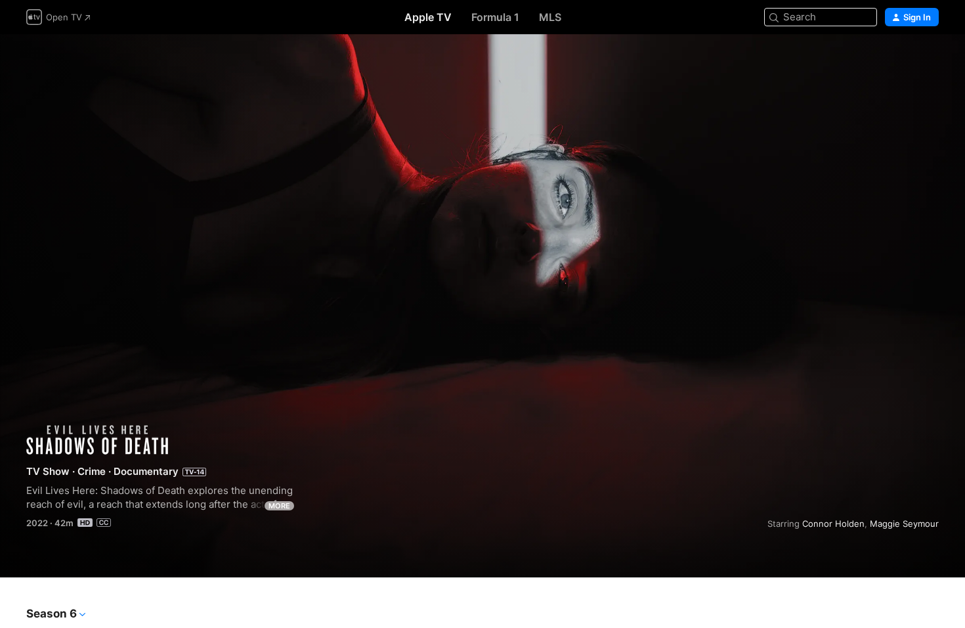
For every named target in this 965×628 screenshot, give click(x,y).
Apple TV (428, 17)
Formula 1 (495, 17)
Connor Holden (833, 523)
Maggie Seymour (904, 523)
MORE (279, 505)
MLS (550, 17)
